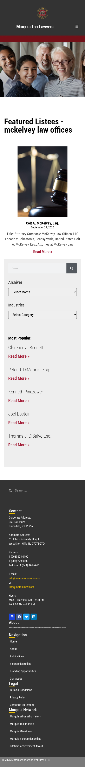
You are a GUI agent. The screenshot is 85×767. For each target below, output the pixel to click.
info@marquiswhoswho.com (25, 578)
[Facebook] (19, 617)
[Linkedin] (34, 617)
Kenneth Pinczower (25, 392)
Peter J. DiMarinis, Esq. (29, 370)
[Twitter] (26, 617)
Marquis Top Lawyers (34, 27)
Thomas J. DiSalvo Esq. (29, 436)
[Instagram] (12, 617)
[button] (77, 26)
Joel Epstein (19, 414)
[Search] (71, 268)
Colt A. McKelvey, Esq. (42, 223)
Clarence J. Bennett (26, 347)
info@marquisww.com (21, 587)
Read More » (42, 251)
